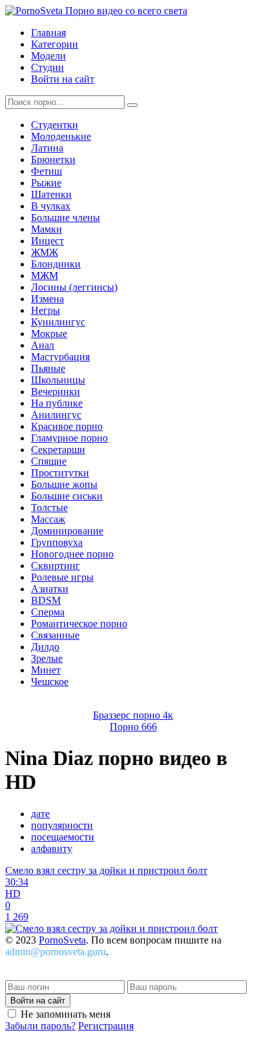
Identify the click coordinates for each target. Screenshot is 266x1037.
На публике (57, 403)
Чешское (49, 681)
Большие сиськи (67, 495)
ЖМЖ (44, 252)
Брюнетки (53, 159)
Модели (48, 55)
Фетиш (46, 171)
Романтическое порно (79, 623)
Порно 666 (133, 726)
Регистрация (106, 1025)
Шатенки (51, 194)
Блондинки (56, 263)
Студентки (54, 124)
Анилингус (56, 414)
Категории (54, 44)
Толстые (49, 507)
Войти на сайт (62, 78)
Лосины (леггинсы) (74, 287)
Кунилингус (58, 321)
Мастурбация (60, 356)
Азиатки (49, 588)
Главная (48, 32)
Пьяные (48, 368)
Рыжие (46, 182)
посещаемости (62, 836)
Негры (45, 310)
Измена (47, 298)
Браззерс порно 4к (133, 715)
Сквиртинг (55, 565)
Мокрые (49, 333)
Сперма (48, 611)
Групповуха (57, 542)
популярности (62, 825)
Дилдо (45, 646)
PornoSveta (62, 940)
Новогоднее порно (72, 553)
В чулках (50, 205)
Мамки (46, 229)
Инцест (47, 240)
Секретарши (58, 449)
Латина (47, 147)
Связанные (55, 635)
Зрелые (47, 658)
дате (40, 813)
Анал (42, 345)
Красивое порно (67, 426)
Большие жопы (64, 484)
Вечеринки (55, 391)
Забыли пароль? (40, 1025)
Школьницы (58, 379)
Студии (47, 67)
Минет (46, 669)
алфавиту (51, 848)
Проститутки (60, 472)
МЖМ (44, 275)
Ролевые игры (62, 577)
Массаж (48, 519)
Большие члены (65, 217)
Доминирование (67, 530)
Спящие (48, 461)
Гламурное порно (69, 437)
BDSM (46, 600)
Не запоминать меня (65, 1014)
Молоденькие (61, 136)
